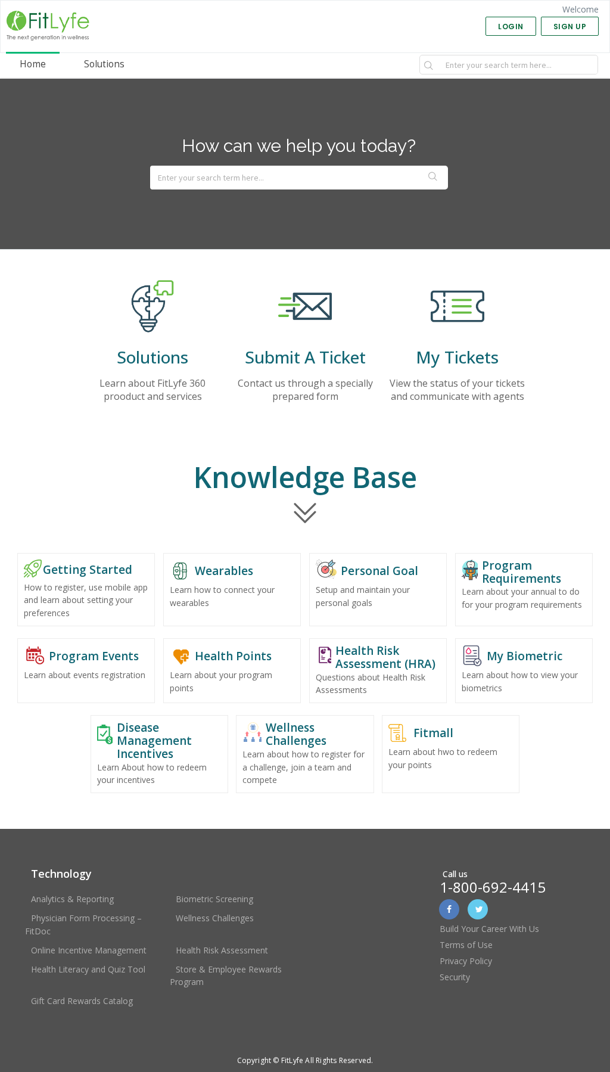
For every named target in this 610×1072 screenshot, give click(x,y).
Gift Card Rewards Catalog (82, 1000)
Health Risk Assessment (222, 950)
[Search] (429, 65)
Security (455, 977)
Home (33, 64)
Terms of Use (466, 944)
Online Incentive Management (89, 950)
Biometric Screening (214, 899)
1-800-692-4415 (493, 887)
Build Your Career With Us (489, 928)
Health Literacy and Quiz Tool (88, 969)
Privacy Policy (466, 961)
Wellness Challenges (215, 918)
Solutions (104, 64)
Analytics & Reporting (72, 899)
